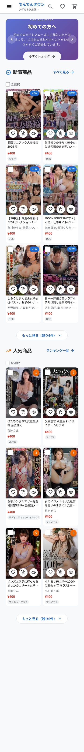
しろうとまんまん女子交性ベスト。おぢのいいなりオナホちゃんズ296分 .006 (22, 300)
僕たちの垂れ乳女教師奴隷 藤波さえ (22, 423)
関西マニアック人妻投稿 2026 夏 (22, 144)
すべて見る (64, 72)
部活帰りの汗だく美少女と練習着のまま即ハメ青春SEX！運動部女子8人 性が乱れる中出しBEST (60, 145)
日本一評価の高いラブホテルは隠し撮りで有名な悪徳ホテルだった (60, 300)
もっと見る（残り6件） (42, 335)
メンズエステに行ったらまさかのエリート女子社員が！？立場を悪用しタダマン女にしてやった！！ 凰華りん (22, 583)
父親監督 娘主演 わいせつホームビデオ (59, 423)
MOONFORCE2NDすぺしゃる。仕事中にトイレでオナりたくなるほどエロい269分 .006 (60, 220)
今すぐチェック (42, 56)
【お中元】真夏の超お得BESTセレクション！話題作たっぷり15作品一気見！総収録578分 (23, 220)
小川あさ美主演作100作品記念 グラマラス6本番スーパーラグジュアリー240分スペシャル (60, 583)
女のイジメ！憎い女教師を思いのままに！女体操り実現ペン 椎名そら (60, 503)
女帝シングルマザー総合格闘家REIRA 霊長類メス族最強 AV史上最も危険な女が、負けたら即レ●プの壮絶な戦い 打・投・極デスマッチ (23, 503)
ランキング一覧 (60, 350)
